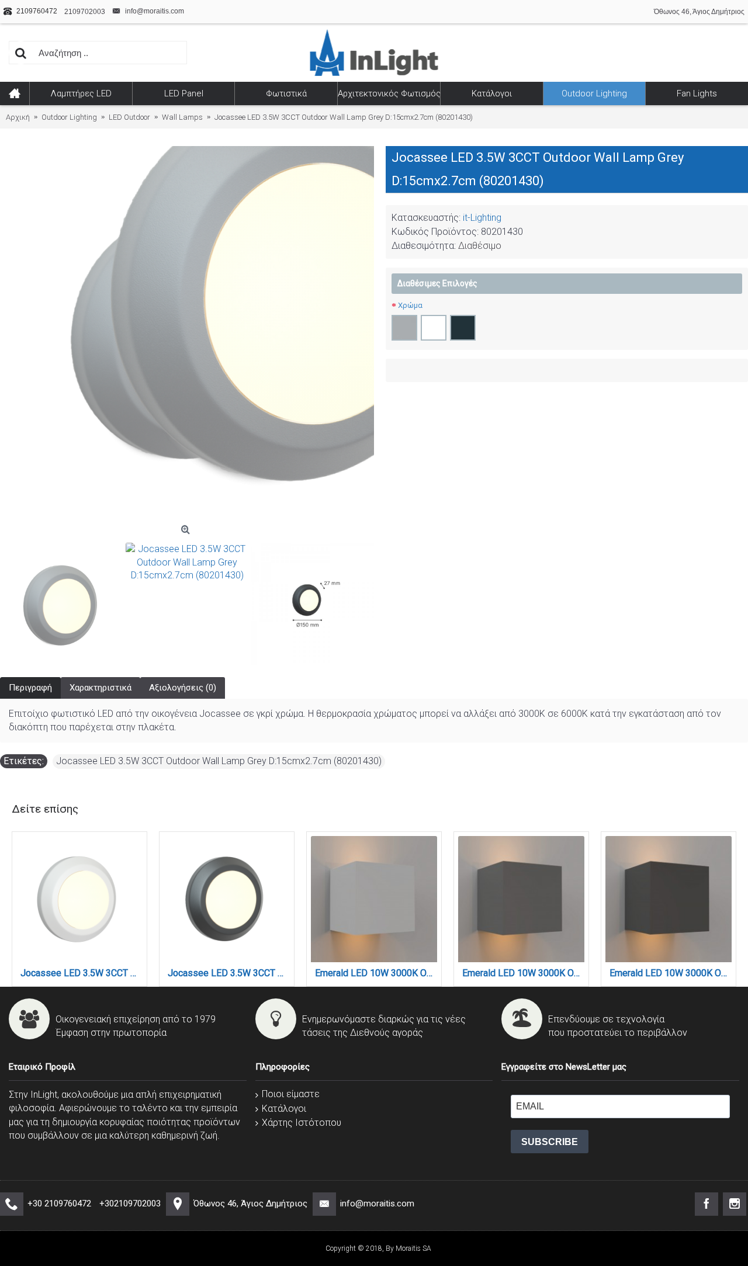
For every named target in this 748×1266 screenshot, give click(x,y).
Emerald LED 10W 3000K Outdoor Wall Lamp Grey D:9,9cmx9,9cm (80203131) (523, 973)
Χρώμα (410, 305)
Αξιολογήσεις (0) (182, 687)
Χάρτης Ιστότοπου (301, 1122)
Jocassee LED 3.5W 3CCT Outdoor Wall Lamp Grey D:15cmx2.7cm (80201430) (219, 760)
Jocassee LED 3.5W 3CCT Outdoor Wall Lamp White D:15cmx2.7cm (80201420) (81, 973)
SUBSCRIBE (549, 1142)
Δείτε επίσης (45, 809)
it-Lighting (482, 217)
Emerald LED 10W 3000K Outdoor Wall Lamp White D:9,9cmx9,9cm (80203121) (376, 973)
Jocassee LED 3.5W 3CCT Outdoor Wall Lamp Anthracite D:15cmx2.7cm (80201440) (229, 973)
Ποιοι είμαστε (291, 1093)
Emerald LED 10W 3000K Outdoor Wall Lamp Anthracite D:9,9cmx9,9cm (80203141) (671, 973)
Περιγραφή (30, 687)
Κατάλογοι (284, 1108)
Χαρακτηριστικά (100, 687)
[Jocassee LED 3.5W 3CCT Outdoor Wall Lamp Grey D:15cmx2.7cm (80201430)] (61, 604)
